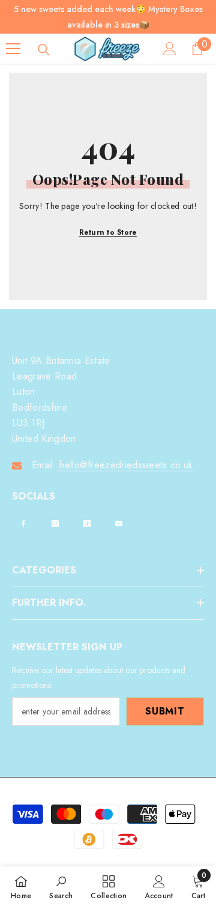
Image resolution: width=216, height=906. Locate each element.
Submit (165, 711)
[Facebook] (23, 523)
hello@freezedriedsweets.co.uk (124, 465)
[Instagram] (55, 523)
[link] (61, 886)
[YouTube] (118, 523)
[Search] (44, 50)
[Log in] (169, 48)
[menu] (13, 48)
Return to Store (108, 232)
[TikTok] (87, 523)
